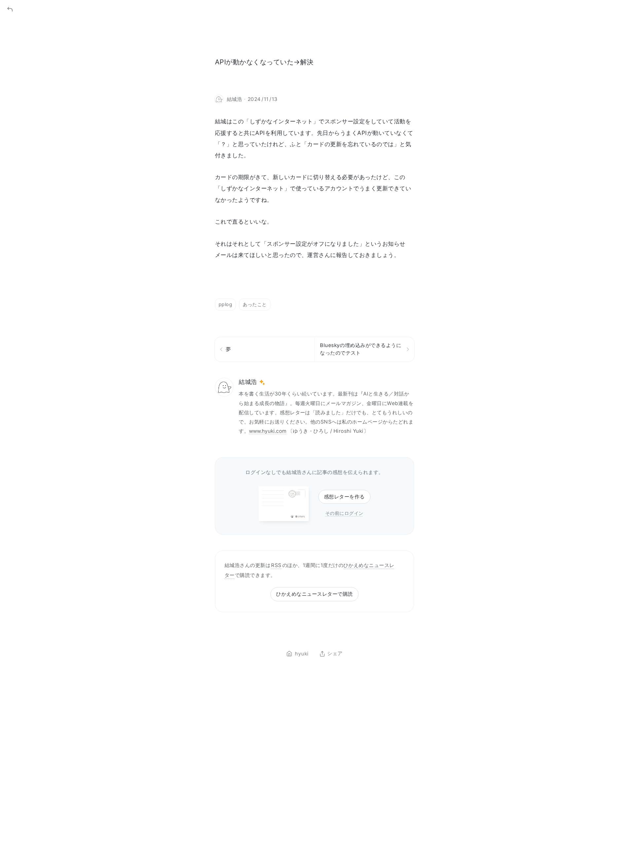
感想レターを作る (344, 496)
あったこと (254, 304)
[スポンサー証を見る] (262, 382)
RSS (276, 565)
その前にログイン (344, 513)
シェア (334, 654)
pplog (225, 304)
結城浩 (248, 381)
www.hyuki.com (267, 431)
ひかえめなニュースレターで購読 (314, 594)
